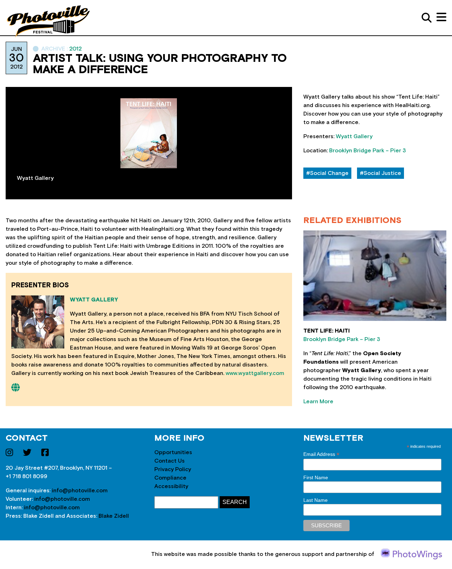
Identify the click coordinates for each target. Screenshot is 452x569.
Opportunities (173, 452)
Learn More (318, 401)
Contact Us (169, 461)
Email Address (321, 454)
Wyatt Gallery (354, 136)
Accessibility (171, 486)
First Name (315, 477)
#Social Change (327, 173)
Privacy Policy (172, 469)
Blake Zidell (114, 516)
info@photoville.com (80, 490)
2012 (75, 49)
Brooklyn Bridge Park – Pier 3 (367, 150)
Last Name (315, 500)
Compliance (170, 478)
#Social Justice (380, 173)
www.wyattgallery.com (255, 373)
